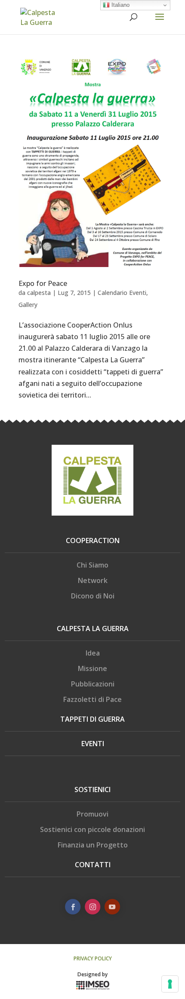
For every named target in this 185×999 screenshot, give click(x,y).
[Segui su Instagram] (92, 906)
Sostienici (92, 789)
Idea (93, 653)
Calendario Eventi (122, 292)
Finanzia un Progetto (93, 845)
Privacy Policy (93, 958)
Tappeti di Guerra (92, 719)
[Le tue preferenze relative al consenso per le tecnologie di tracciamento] (170, 984)
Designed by (92, 974)
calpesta (39, 292)
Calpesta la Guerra (93, 628)
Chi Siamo (92, 565)
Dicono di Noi (92, 596)
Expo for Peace (42, 283)
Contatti (93, 864)
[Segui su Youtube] (112, 906)
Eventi (92, 743)
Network (93, 580)
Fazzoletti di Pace (92, 699)
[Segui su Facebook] (72, 906)
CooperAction (93, 540)
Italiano (120, 5)
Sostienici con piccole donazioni (92, 829)
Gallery (27, 305)
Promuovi (92, 814)
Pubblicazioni (92, 684)
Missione (92, 668)
